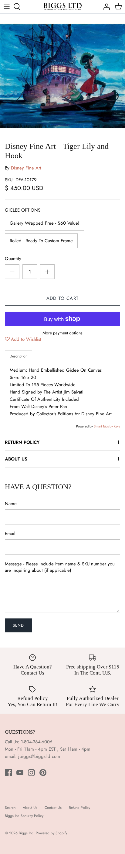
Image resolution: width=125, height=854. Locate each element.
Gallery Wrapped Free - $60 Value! (44, 223)
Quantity (13, 259)
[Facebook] (8, 772)
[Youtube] (19, 772)
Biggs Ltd (26, 833)
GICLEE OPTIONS (22, 210)
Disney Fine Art (26, 168)
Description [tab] (18, 356)
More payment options (62, 333)
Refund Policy (79, 807)
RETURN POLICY (22, 442)
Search (10, 807)
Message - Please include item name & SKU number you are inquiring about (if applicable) (60, 567)
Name (11, 504)
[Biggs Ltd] (63, 6)
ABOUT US (16, 459)
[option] (62, 76)
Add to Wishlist (26, 339)
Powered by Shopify (51, 833)
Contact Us (53, 807)
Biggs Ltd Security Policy (24, 816)
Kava (117, 426)
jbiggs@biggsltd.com (39, 756)
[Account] (105, 6)
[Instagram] (31, 772)
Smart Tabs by (104, 426)
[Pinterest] (42, 772)
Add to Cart (62, 298)
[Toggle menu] (6, 6)
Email (10, 534)
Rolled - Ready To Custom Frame (41, 240)
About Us (30, 807)
